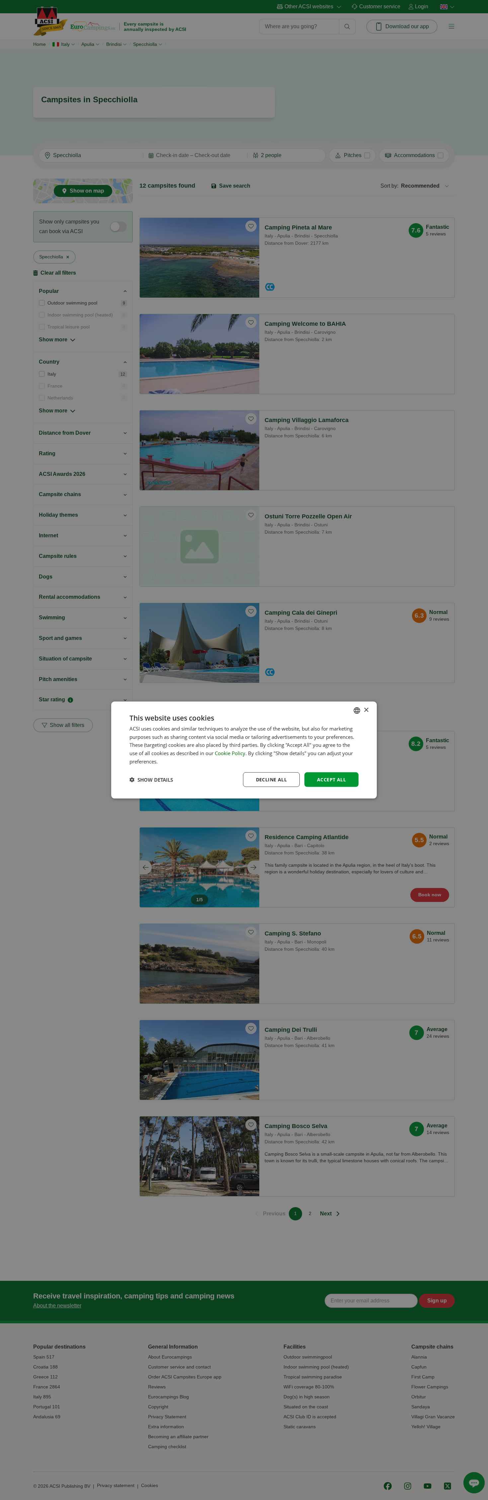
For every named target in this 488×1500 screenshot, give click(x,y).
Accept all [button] (331, 779)
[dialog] (244, 750)
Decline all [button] (271, 779)
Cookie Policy (230, 753)
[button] (151, 779)
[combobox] (357, 710)
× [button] (366, 710)
